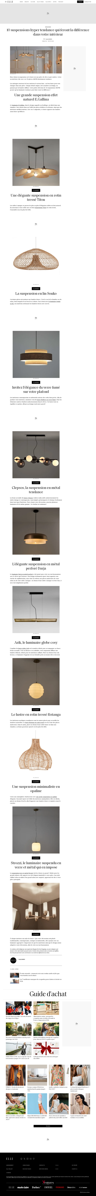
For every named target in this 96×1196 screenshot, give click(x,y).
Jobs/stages (26, 1165)
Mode (21, 1)
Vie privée (74, 1165)
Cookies (8, 1172)
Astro (54, 1)
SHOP (80, 1)
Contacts (42, 1165)
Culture (33, 1)
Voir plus (48, 1126)
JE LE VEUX (36, 482)
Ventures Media (43, 1169)
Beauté (27, 1)
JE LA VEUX (36, 190)
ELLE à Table (40, 1)
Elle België (9, 1169)
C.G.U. (57, 1165)
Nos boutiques (27, 1169)
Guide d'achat (48, 994)
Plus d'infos (53, 1177)
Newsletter (87, 1)
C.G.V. (57, 1169)
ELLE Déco (48, 1)
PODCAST (60, 1)
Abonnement (10, 1165)
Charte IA (74, 1169)
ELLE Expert (49, 39)
